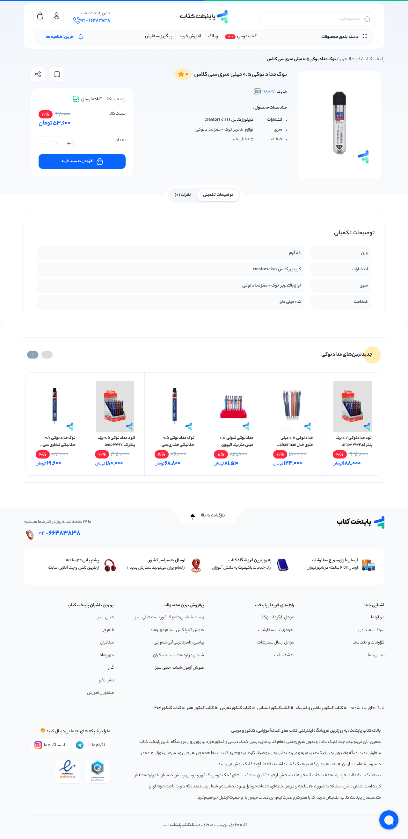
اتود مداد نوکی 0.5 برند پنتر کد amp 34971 (116, 441)
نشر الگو (106, 680)
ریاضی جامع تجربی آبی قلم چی (179, 642)
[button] (47, 355)
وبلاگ (213, 36)
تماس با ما (376, 655)
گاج (111, 668)
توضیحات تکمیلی (218, 195)
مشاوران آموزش (100, 693)
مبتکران (107, 642)
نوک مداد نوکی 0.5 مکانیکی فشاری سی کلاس (178, 445)
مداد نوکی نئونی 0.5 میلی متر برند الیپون (236, 441)
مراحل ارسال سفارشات (275, 642)
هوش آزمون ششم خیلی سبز (179, 668)
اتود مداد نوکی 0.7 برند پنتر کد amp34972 (354, 441)
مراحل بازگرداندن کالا (277, 617)
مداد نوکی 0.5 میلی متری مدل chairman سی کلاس (296, 445)
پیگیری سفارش (159, 36)
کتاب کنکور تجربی (235, 708)
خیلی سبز (106, 617)
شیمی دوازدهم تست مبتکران (178, 655)
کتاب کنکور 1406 (167, 708)
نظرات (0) (183, 195)
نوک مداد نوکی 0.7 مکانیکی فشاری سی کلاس (59, 445)
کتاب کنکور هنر (200, 708)
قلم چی (107, 630)
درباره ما (377, 617)
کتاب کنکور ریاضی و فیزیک (319, 708)
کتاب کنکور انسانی (273, 708)
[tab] (218, 194)
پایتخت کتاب (373, 59)
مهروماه (107, 655)
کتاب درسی (247, 36)
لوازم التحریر (350, 59)
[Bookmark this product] (57, 74)
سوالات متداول (371, 630)
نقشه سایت (284, 655)
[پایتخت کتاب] (204, 17)
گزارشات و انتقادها (368, 642)
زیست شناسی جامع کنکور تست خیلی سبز (169, 617)
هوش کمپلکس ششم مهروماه (177, 630)
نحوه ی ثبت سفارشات (276, 630)
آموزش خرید (190, 36)
